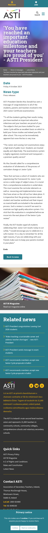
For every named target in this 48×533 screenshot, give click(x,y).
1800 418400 (15, 501)
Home (5, 70)
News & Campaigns (17, 70)
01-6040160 (12, 505)
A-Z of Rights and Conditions (15, 461)
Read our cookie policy (29, 528)
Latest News (31, 70)
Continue (15, 528)
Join (36, 4)
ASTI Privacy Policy (11, 454)
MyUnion (12, 4)
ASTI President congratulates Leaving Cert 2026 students (23, 328)
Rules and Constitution (12, 465)
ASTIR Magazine (11, 303)
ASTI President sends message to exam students (22, 351)
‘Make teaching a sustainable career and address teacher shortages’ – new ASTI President (22, 339)
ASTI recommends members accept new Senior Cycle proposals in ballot (22, 361)
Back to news (13, 257)
